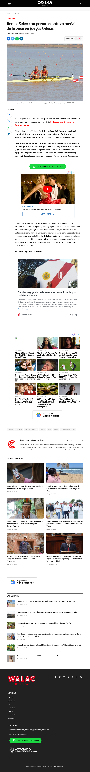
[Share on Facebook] (8, 38)
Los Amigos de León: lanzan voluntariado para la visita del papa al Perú (25, 487)
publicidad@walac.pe (41, 730)
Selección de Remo (68, 429)
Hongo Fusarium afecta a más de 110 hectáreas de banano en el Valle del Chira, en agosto (49, 645)
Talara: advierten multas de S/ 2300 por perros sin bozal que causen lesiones (45, 656)
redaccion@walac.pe (24, 730)
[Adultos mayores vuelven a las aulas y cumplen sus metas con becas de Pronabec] (25, 543)
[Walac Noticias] (45, 3)
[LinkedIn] (9, 133)
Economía (11, 708)
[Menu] (9, 3)
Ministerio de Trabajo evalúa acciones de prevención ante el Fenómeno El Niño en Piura (64, 523)
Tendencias (12, 715)
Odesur (42, 429)
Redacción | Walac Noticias (15, 33)
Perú (49, 429)
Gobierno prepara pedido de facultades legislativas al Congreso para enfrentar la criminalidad (64, 558)
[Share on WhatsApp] (17, 38)
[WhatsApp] (9, 127)
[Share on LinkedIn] (21, 38)
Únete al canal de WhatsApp (50, 166)
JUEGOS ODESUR (31, 429)
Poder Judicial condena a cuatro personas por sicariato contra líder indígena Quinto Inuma (25, 523)
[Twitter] (9, 121)
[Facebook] (9, 115)
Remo (56, 429)
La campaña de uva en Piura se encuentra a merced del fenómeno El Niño (44, 623)
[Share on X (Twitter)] (13, 38)
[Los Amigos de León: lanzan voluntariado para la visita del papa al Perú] (25, 473)
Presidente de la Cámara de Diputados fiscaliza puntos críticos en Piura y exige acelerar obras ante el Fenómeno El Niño (49, 635)
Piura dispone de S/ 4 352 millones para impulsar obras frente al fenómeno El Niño (47, 612)
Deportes (11, 718)
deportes (19, 429)
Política (10, 711)
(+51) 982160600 (21, 734)
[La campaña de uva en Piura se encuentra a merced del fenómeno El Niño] (11, 625)
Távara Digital (58, 766)
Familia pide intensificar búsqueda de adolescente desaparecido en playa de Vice (63, 488)
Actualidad (11, 19)
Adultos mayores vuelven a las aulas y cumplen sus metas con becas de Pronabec (23, 558)
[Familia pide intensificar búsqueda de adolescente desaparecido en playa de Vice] (64, 473)
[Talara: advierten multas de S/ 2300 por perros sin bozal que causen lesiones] (11, 658)
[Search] (81, 3)
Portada (10, 697)
